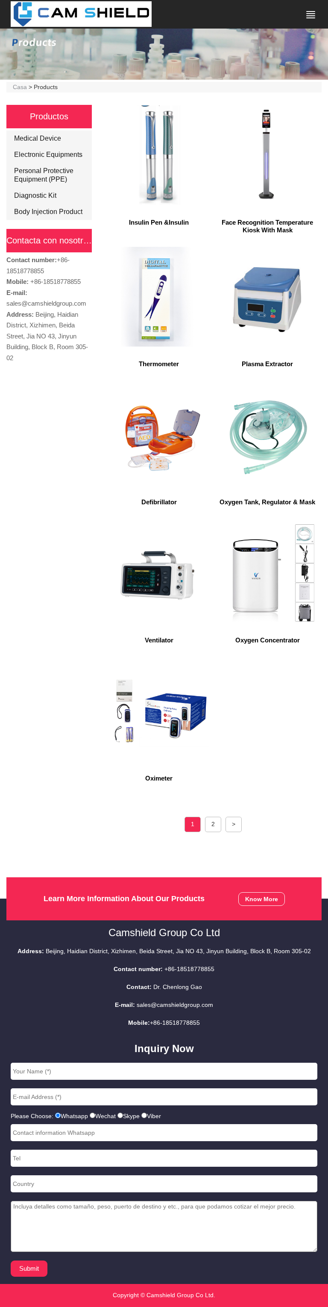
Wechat (105, 1116)
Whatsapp (74, 1116)
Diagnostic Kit (35, 195)
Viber (154, 1116)
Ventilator (159, 640)
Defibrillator (159, 502)
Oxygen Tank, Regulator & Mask (267, 502)
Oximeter (159, 778)
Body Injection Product (48, 211)
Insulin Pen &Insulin (159, 222)
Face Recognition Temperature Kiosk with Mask (267, 226)
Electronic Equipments (48, 154)
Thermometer (159, 363)
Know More (261, 899)
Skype (131, 1116)
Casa (20, 87)
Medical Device (37, 138)
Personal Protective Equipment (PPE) (43, 175)
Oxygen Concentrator (267, 640)
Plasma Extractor (267, 363)
